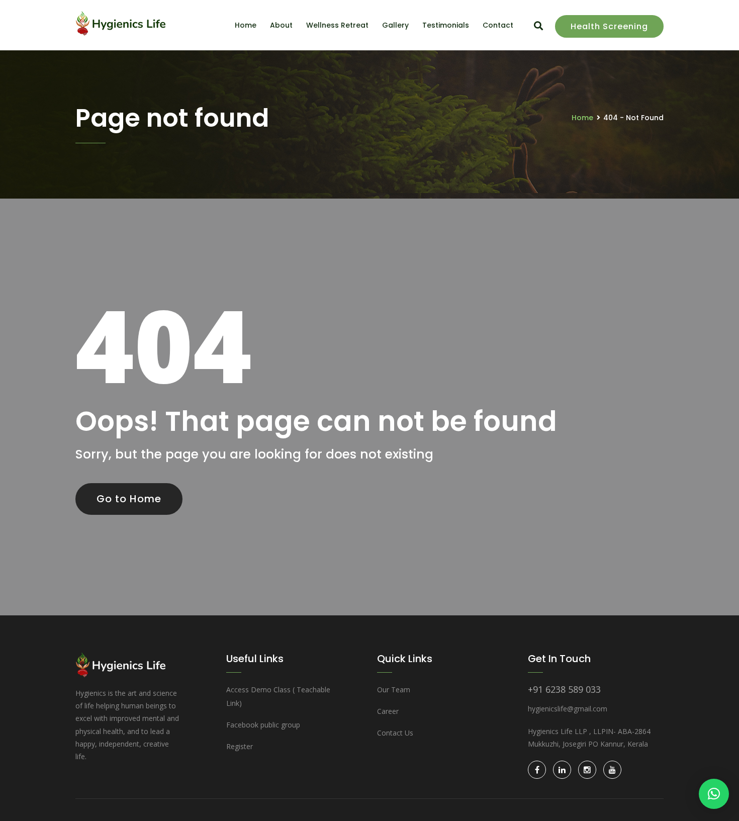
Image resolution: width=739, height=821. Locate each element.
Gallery (395, 25)
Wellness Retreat (337, 25)
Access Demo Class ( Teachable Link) (278, 696)
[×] (714, 794)
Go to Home (129, 499)
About (281, 25)
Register (239, 746)
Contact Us (395, 733)
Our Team (393, 689)
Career (388, 711)
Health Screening (609, 26)
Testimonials (445, 25)
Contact (498, 25)
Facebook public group (263, 724)
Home (245, 25)
